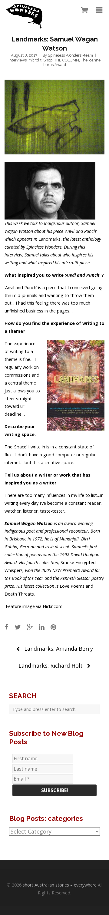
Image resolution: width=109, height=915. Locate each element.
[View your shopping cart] (83, 10)
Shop (47, 60)
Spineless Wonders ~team (70, 55)
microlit (34, 60)
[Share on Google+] (30, 627)
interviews (17, 60)
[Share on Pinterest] (53, 627)
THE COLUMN (66, 60)
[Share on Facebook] (6, 627)
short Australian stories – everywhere (60, 885)
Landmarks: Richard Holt (50, 665)
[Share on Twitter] (18, 627)
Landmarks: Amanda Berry (58, 648)
